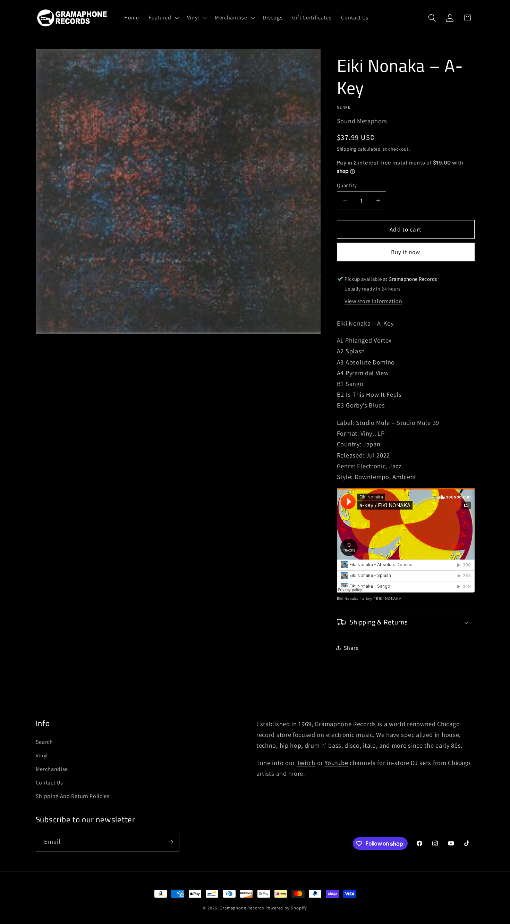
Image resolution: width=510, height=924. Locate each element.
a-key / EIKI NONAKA (381, 598)
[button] (163, 17)
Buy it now (405, 252)
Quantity (347, 185)
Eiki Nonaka (348, 598)
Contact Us (49, 782)
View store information (373, 300)
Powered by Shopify (286, 908)
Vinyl (42, 755)
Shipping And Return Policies (73, 796)
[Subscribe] (170, 842)
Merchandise (52, 769)
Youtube (336, 762)
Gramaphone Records (242, 908)
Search (44, 742)
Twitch (306, 762)
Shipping (346, 149)
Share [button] (351, 648)
